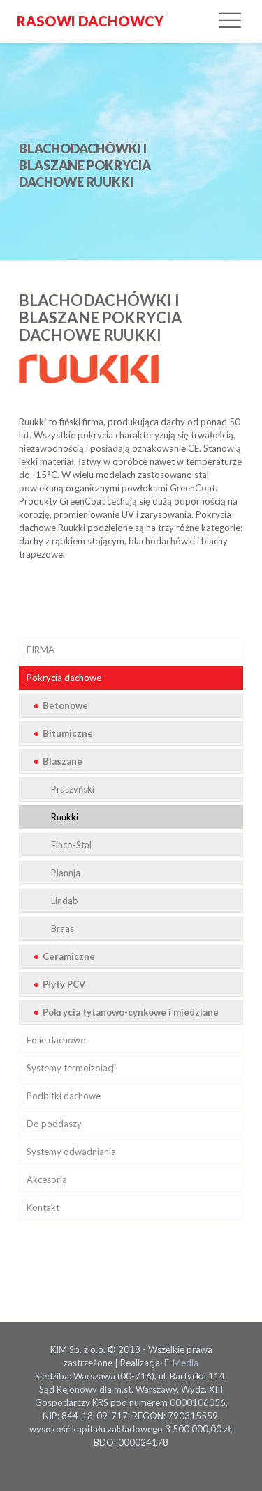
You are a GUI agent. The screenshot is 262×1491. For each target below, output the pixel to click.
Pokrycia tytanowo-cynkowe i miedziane (131, 1012)
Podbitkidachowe (64, 1095)
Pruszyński (72, 789)
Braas (62, 928)
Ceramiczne (69, 956)
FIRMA (40, 649)
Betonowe (65, 705)
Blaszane (62, 761)
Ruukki (64, 817)
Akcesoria (47, 1179)
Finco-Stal (71, 844)
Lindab (64, 900)
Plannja (65, 872)
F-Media (181, 1362)
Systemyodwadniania (71, 1151)
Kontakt (43, 1207)
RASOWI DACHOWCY (88, 21)
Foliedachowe (56, 1040)
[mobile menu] (230, 21)
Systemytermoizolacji (71, 1067)
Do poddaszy (54, 1123)
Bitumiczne (68, 733)
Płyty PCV (64, 984)
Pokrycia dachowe (64, 677)
